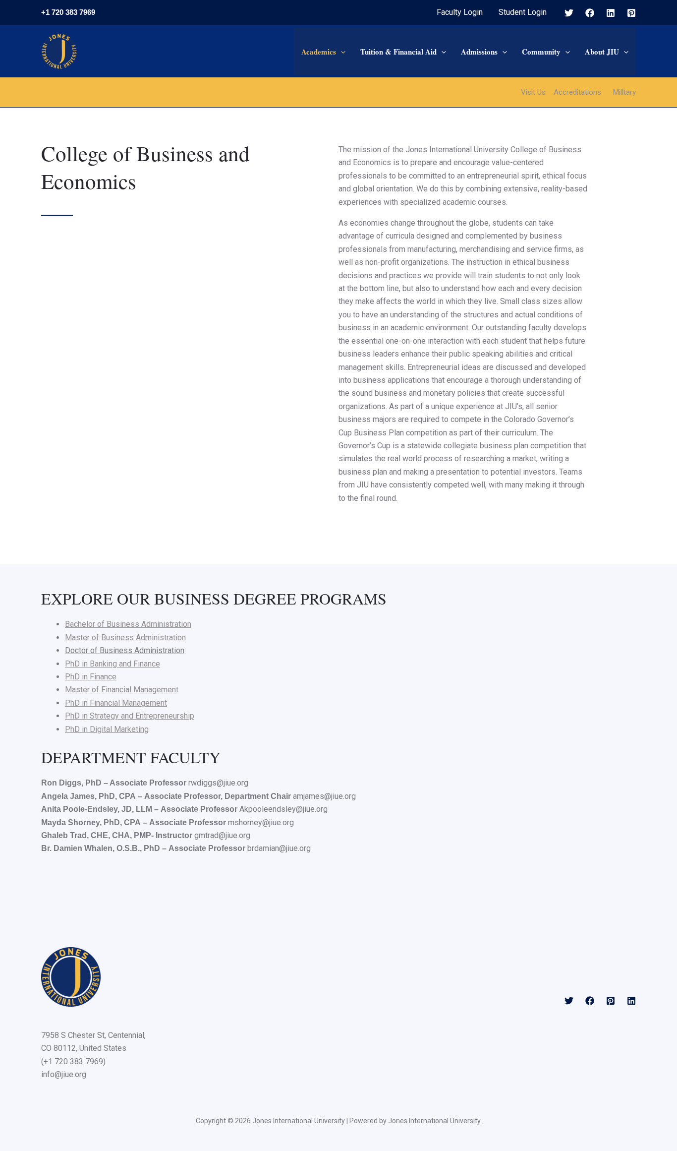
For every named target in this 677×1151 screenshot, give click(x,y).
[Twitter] (568, 12)
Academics (318, 51)
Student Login (523, 12)
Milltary (624, 92)
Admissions (479, 51)
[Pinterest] (631, 12)
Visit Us (533, 92)
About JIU (602, 51)
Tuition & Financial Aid (398, 51)
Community (541, 51)
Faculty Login (460, 12)
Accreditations (577, 92)
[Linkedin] (610, 12)
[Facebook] (589, 12)
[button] (340, 51)
